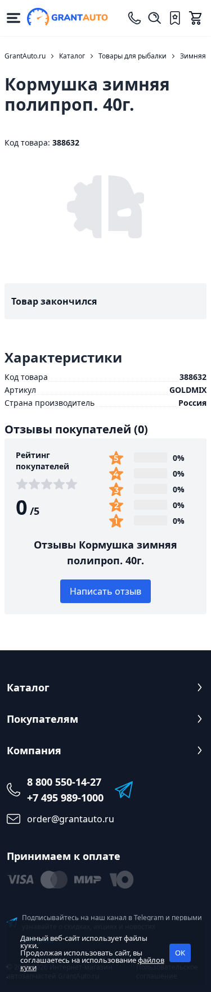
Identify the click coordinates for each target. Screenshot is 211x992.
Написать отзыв (105, 591)
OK (180, 953)
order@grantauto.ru (70, 819)
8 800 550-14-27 (64, 782)
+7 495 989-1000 (65, 797)
